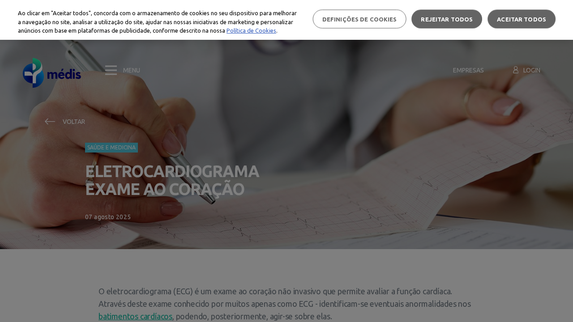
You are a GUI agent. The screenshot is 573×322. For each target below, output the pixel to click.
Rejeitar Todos (447, 19)
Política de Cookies (251, 30)
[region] (286, 20)
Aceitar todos (521, 19)
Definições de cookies (359, 19)
